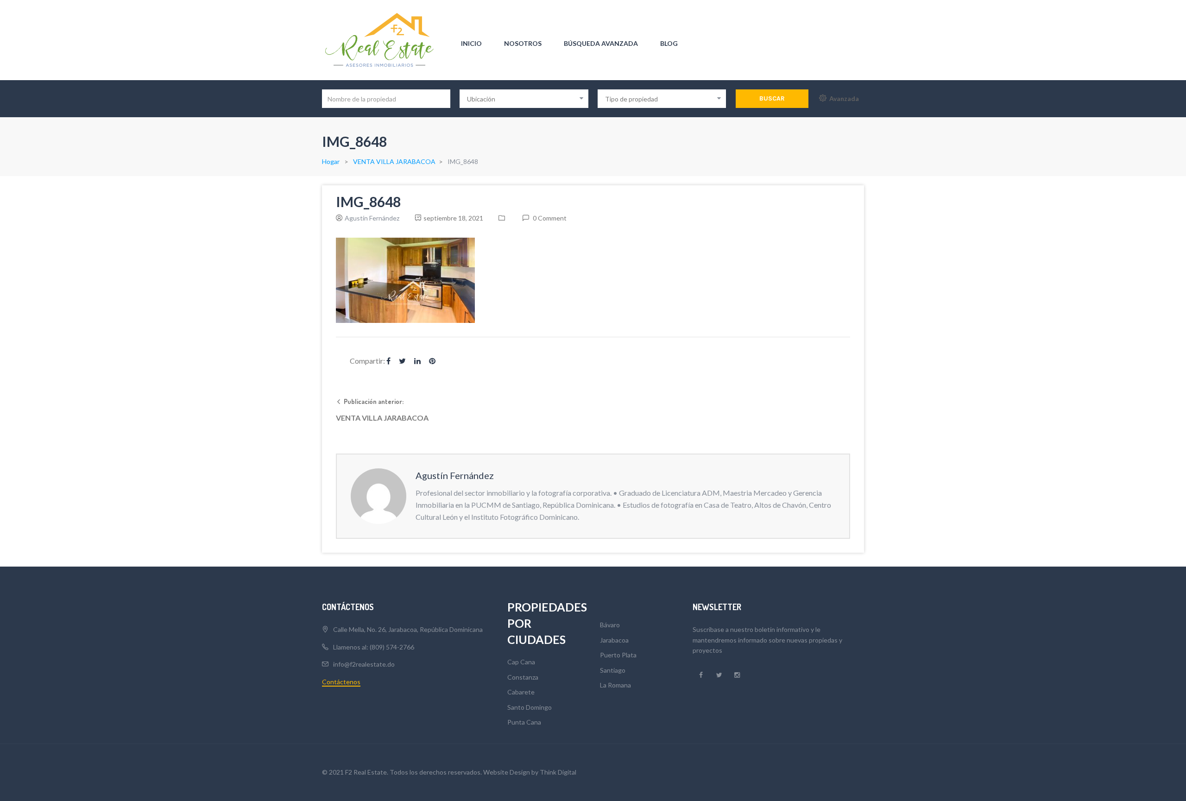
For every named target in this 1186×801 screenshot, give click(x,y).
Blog (669, 43)
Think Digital (558, 772)
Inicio (471, 43)
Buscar (772, 98)
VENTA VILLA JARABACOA (394, 161)
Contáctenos (341, 682)
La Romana (615, 685)
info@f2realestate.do (364, 664)
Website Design (506, 772)
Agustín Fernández (372, 218)
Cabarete (521, 692)
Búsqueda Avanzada (601, 43)
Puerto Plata (618, 655)
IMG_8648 (368, 201)
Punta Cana (524, 722)
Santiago (612, 670)
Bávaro (610, 625)
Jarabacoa (614, 640)
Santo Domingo (529, 707)
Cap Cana (521, 662)
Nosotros (523, 43)
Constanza (522, 677)
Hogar (331, 161)
